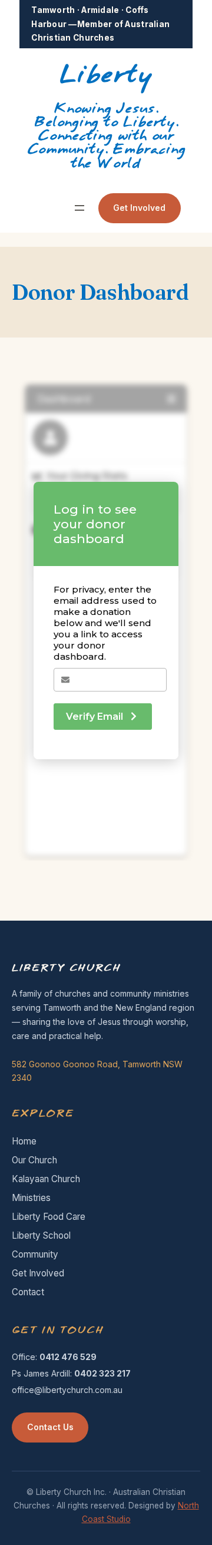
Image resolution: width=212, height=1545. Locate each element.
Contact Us (50, 1427)
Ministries (31, 1197)
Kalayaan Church (46, 1179)
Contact (28, 1292)
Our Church (34, 1160)
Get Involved (139, 208)
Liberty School (41, 1235)
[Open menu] (79, 208)
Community (35, 1254)
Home (24, 1141)
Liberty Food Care (48, 1216)
